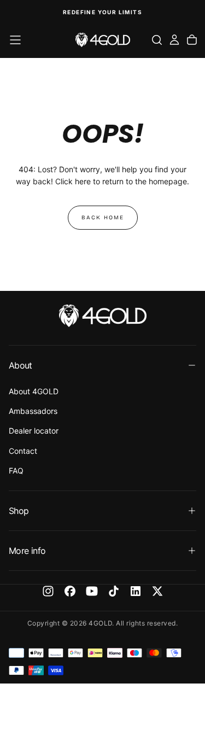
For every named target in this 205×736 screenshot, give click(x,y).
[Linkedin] (135, 591)
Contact (23, 450)
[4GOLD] (103, 316)
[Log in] (174, 40)
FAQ (16, 470)
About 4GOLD (33, 391)
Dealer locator (33, 430)
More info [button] (27, 550)
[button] (15, 39)
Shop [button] (18, 510)
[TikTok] (113, 591)
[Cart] (191, 40)
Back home (102, 217)
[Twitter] (157, 591)
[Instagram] (48, 591)
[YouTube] (91, 591)
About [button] (20, 365)
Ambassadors (33, 411)
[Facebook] (70, 591)
